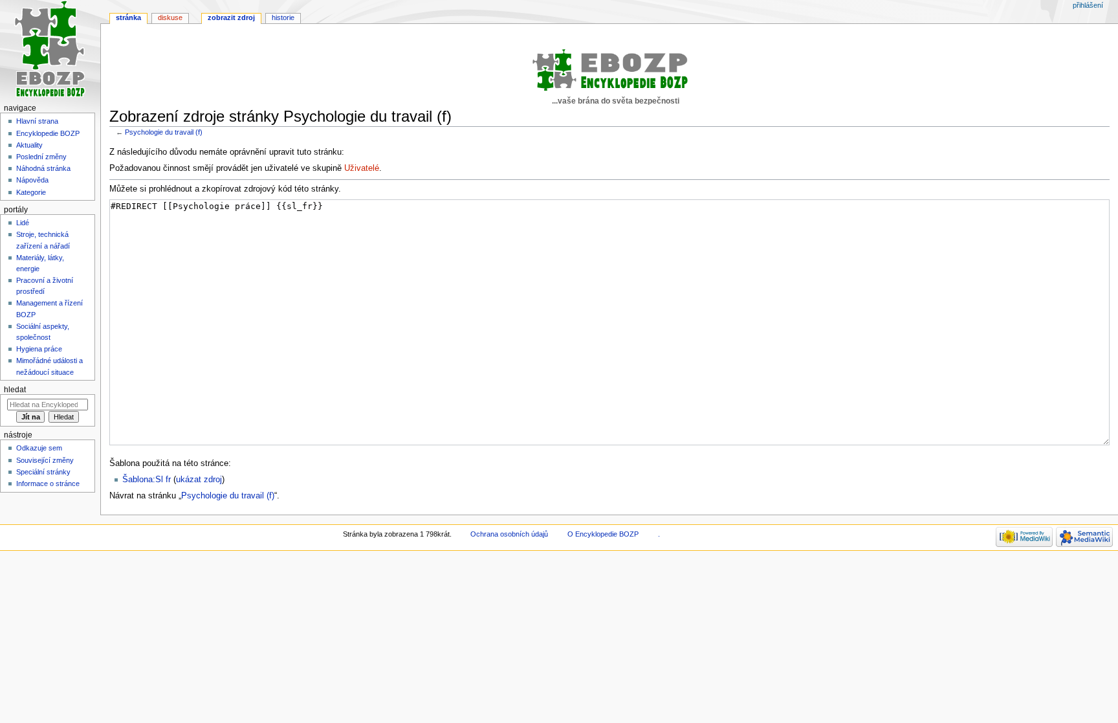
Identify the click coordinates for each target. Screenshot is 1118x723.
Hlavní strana (37, 121)
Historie (283, 17)
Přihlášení (1088, 5)
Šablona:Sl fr (146, 479)
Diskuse (170, 17)
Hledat (15, 390)
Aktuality (29, 145)
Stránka (128, 17)
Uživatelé (361, 168)
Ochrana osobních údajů (509, 534)
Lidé (22, 223)
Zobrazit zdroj (231, 17)
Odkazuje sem (39, 448)
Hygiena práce (39, 349)
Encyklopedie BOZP (48, 133)
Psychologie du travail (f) (164, 132)
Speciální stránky (43, 472)
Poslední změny (41, 157)
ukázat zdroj (199, 479)
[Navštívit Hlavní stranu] (50, 50)
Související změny (45, 460)
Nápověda (32, 180)
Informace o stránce (48, 483)
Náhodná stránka (43, 168)
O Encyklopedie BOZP (603, 534)
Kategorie (31, 192)
